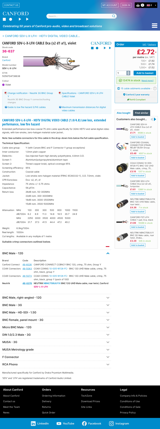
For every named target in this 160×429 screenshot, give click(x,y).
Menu (154, 25)
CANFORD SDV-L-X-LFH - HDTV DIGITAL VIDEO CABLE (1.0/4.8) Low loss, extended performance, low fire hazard (54, 122)
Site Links (86, 406)
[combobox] (81, 16)
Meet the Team (11, 406)
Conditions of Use (130, 401)
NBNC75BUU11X (52, 283)
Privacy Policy (128, 412)
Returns (46, 406)
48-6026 (27, 264)
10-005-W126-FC (58, 268)
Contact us (11, 5)
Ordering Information (53, 395)
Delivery (152, 44)
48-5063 (27, 268)
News (6, 412)
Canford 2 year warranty (137, 94)
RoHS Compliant (138, 99)
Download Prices (90, 401)
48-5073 (27, 276)
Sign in (126, 5)
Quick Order (48, 412)
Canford (6, 60)
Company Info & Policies (133, 395)
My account (109, 5)
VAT (144, 44)
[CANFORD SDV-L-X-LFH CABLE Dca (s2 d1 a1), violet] (56, 62)
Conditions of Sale (130, 406)
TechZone (86, 395)
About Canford (11, 395)
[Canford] (100, 45)
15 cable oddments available (135, 88)
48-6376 (27, 283)
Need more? (148, 80)
